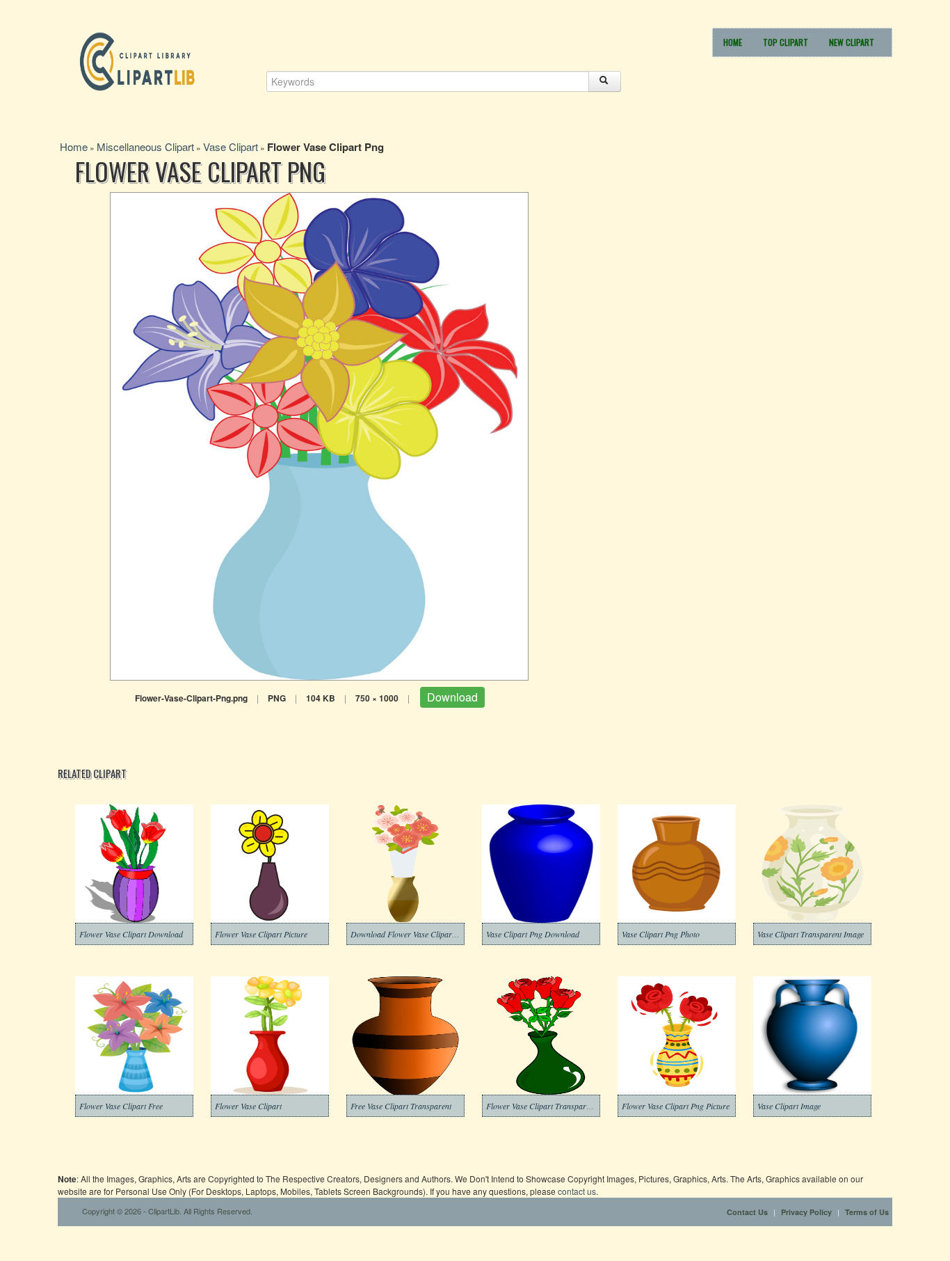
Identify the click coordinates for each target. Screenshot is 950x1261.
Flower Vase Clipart (248, 1105)
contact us (577, 1191)
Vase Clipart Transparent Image (810, 933)
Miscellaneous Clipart (145, 146)
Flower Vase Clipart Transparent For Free (556, 1105)
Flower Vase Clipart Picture (261, 933)
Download (452, 697)
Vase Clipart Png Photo (661, 933)
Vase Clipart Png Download (532, 933)
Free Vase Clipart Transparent (401, 1105)
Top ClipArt (785, 42)
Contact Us (747, 1212)
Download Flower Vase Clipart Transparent (424, 933)
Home (732, 42)
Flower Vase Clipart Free (121, 1105)
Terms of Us (867, 1212)
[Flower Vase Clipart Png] (319, 435)
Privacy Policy (806, 1212)
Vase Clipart (230, 146)
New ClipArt (851, 42)
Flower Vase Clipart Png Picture (676, 1105)
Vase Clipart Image (789, 1105)
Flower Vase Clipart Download (131, 933)
